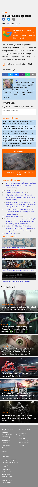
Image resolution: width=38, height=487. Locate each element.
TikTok (21, 445)
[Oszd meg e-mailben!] (13, 19)
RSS (3, 447)
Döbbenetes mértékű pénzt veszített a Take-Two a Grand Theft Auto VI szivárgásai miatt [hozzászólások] (20, 211)
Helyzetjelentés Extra (12, 216)
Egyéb (4, 12)
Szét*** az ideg (11, 233)
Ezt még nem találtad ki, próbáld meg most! (19, 173)
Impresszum (6, 440)
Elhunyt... (8, 190)
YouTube (22, 436)
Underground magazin (9, 460)
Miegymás (5, 466)
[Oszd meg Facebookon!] (3, 19)
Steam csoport (24, 440)
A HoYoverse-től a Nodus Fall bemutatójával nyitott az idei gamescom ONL (18, 145)
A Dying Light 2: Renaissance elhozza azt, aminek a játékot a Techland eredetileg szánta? (18, 132)
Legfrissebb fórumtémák (11, 180)
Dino (7, 24)
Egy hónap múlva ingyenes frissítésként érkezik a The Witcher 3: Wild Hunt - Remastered (18, 122)
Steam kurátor (23, 443)
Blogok (4, 451)
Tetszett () (10, 69)
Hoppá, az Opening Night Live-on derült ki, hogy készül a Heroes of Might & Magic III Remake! (19, 127)
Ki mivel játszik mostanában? (15, 192)
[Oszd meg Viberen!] (22, 74)
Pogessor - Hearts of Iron (10, 462)
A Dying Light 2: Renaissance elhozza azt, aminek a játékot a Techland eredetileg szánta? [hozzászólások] (21, 197)
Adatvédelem (6, 445)
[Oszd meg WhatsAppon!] (27, 74)
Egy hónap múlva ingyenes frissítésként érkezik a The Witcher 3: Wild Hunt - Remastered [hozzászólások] (21, 185)
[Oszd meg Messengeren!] (16, 74)
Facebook (22, 433)
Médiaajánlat (6, 443)
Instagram (22, 438)
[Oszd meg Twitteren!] (8, 19)
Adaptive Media (7, 476)
